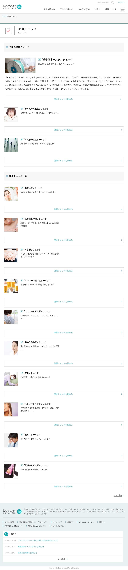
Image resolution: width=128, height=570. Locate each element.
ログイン (121, 2)
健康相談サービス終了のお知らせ (31, 547)
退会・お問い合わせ (58, 526)
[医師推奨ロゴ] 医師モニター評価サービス (33, 522)
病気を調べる (49, 9)
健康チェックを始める (63, 99)
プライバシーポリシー (86, 522)
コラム (97, 9)
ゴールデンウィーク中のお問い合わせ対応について (38, 540)
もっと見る (118, 495)
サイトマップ (57, 522)
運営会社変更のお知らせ (27, 553)
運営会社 (102, 522)
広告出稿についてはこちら (37, 526)
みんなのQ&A (84, 9)
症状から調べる (66, 9)
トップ (4, 16)
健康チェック (110, 9)
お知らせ (12, 534)
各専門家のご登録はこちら (14, 526)
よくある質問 (9, 522)
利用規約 (70, 522)
